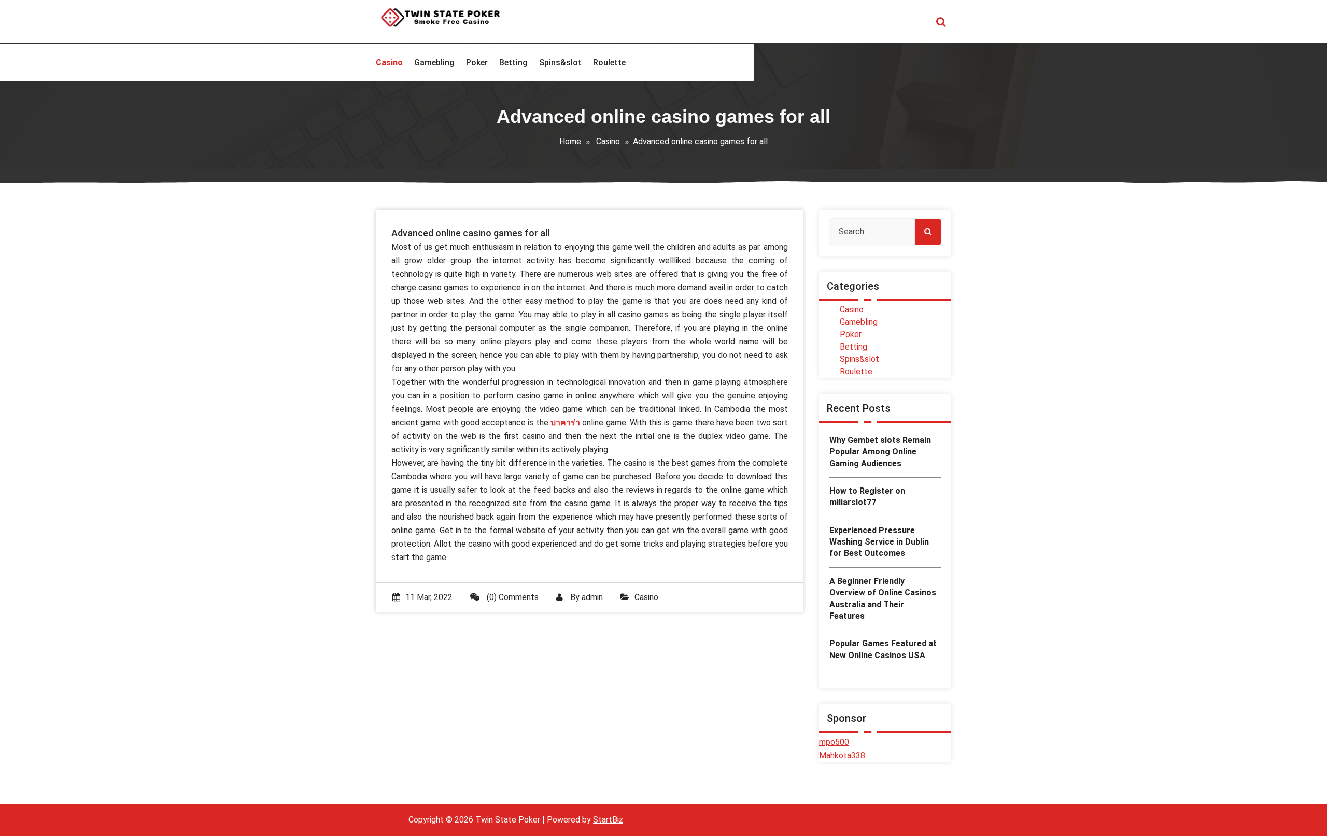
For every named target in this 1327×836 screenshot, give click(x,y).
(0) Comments (512, 597)
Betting (853, 347)
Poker (851, 334)
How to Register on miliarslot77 (867, 496)
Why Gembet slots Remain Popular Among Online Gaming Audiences (880, 451)
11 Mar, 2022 (429, 597)
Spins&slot (859, 359)
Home (570, 141)
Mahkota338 (842, 755)
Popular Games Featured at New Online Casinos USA (883, 649)
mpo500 (834, 742)
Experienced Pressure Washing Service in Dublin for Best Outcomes (879, 542)
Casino (608, 141)
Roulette (856, 372)
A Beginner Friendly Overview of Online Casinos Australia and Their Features (882, 598)
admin (592, 597)
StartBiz (608, 820)
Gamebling (859, 322)
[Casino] (391, 63)
